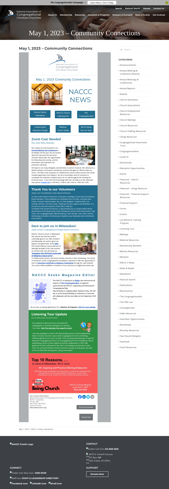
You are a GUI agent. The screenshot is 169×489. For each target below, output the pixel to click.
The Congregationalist (131, 296)
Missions (124, 257)
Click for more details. (87, 307)
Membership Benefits (130, 245)
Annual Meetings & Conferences (129, 81)
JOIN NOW (40, 473)
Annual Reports (127, 88)
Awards (123, 94)
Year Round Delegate (130, 336)
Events (123, 173)
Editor (77, 280)
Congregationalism (129, 151)
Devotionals (126, 162)
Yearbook (124, 341)
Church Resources (129, 125)
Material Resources (129, 240)
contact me (45, 182)
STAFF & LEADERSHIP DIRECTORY (40, 478)
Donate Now (97, 474)
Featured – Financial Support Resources (134, 196)
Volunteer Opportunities (132, 319)
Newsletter (48, 429)
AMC (56, 244)
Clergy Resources (128, 136)
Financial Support (128, 203)
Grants (123, 214)
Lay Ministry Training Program (130, 221)
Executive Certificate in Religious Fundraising (55, 263)
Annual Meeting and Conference (44, 150)
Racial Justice (126, 290)
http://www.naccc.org (38, 407)
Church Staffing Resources (133, 131)
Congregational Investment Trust (133, 144)
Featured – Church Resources (129, 181)
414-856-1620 (112, 449)
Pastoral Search (127, 279)
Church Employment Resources (130, 113)
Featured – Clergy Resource (133, 188)
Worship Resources (129, 330)
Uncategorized (127, 307)
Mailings (124, 234)
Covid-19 (124, 157)
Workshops (125, 324)
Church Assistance (129, 99)
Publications (126, 285)
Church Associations (130, 105)
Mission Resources (129, 251)
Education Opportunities (132, 168)
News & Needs (127, 268)
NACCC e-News (37, 429)
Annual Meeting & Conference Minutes (130, 72)
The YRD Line (126, 302)
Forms (123, 208)
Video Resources (128, 313)
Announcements (128, 65)
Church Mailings (128, 119)
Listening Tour (127, 228)
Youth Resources (128, 347)
